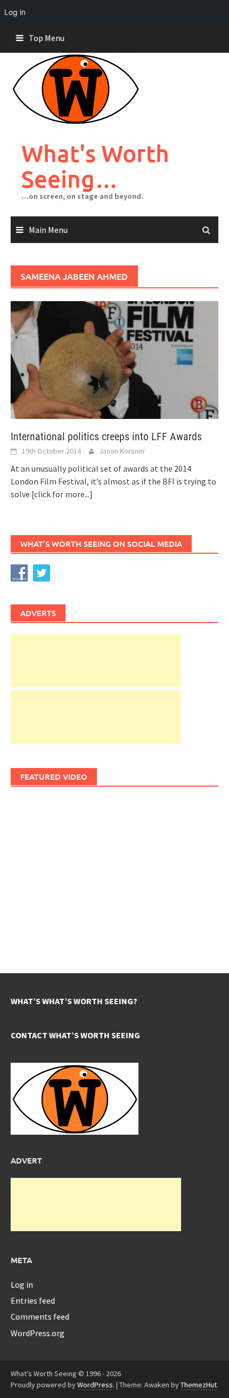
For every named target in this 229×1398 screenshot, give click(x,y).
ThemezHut (199, 1384)
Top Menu (46, 38)
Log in (22, 1284)
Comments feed (40, 1316)
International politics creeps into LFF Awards (106, 436)
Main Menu (48, 229)
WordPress (95, 1384)
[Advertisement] (96, 660)
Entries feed (33, 1300)
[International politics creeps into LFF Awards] (114, 359)
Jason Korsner (122, 451)
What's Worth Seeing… (95, 166)
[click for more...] (62, 494)
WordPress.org (37, 1333)
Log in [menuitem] (15, 12)
